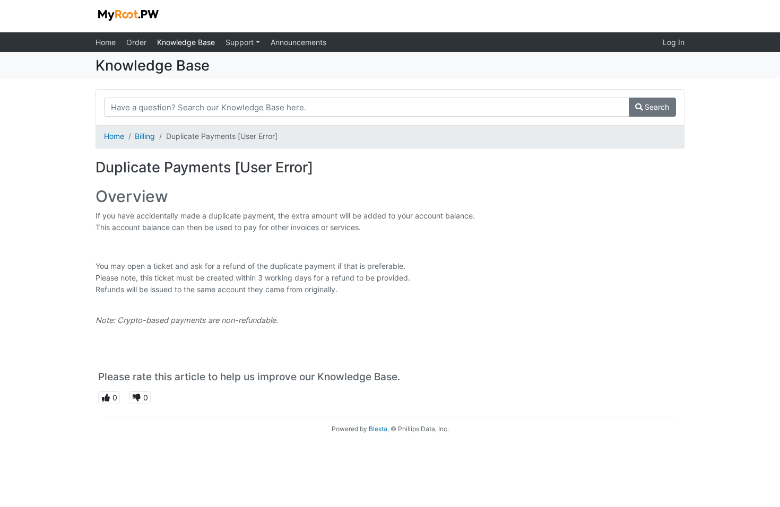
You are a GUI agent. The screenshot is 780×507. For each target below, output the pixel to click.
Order (136, 42)
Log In (673, 42)
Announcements (298, 42)
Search (656, 106)
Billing (145, 136)
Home (106, 42)
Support (241, 42)
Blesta (378, 429)
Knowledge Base (186, 42)
